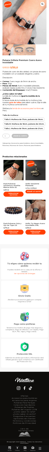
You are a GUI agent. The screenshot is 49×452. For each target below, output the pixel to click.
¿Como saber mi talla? (24, 412)
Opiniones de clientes (24, 419)
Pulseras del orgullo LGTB (24, 409)
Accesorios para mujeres (24, 400)
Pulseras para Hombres (32, 145)
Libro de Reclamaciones (25, 430)
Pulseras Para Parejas (24, 403)
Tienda (10, 450)
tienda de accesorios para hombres (26, 108)
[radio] (24, 119)
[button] (42, 4)
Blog (25, 450)
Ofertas (24, 396)
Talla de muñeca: (10, 115)
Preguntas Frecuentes (24, 416)
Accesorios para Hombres (24, 398)
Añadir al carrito (20, 136)
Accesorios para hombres (20, 143)
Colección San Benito (24, 405)
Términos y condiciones (24, 421)
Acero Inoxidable (37, 143)
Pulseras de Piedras (24, 407)
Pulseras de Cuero (16, 145)
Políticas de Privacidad (24, 423)
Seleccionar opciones (13, 194)
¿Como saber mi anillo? (24, 414)
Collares (17, 450)
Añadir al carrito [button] (34, 191)
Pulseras (5, 145)
